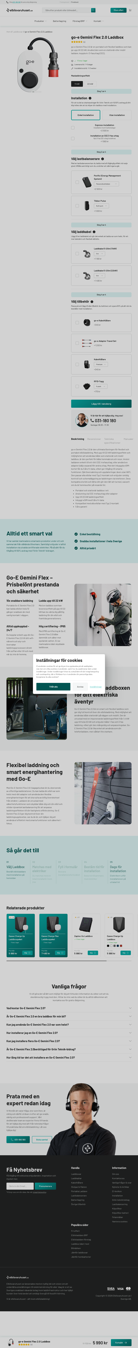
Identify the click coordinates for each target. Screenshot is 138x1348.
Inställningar (96, 686)
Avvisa (80, 686)
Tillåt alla (53, 686)
